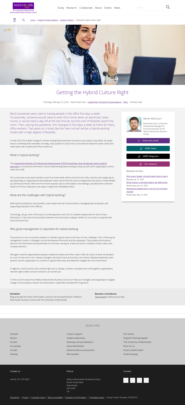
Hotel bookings (130, 354)
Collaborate (85, 7)
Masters (140, 3)
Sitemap (14, 354)
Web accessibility (55, 397)
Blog (125, 102)
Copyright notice (38, 397)
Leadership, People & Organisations (105, 102)
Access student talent (133, 350)
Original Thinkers (67, 20)
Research (71, 7)
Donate (13, 342)
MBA (56, 3)
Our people (15, 346)
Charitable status (96, 397)
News (117, 7)
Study (61, 7)
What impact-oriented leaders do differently (147, 182)
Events (108, 7)
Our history (128, 334)
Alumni (13, 338)
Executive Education (104, 3)
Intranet (14, 334)
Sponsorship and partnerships (149, 3)
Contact (13, 350)
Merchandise (73, 354)
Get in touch (100, 296)
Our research (150, 164)
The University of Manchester (137, 342)
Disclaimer (14, 397)
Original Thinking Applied (48, 20)
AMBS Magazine (150, 156)
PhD (138, 3)
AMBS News (150, 148)
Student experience (76, 338)
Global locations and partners (81, 350)
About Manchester (75, 346)
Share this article (150, 140)
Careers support (74, 334)
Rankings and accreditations (80, 342)
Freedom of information (75, 397)
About (98, 7)
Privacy (25, 397)
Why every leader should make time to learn (147, 176)
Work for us (129, 346)
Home (32, 20)
